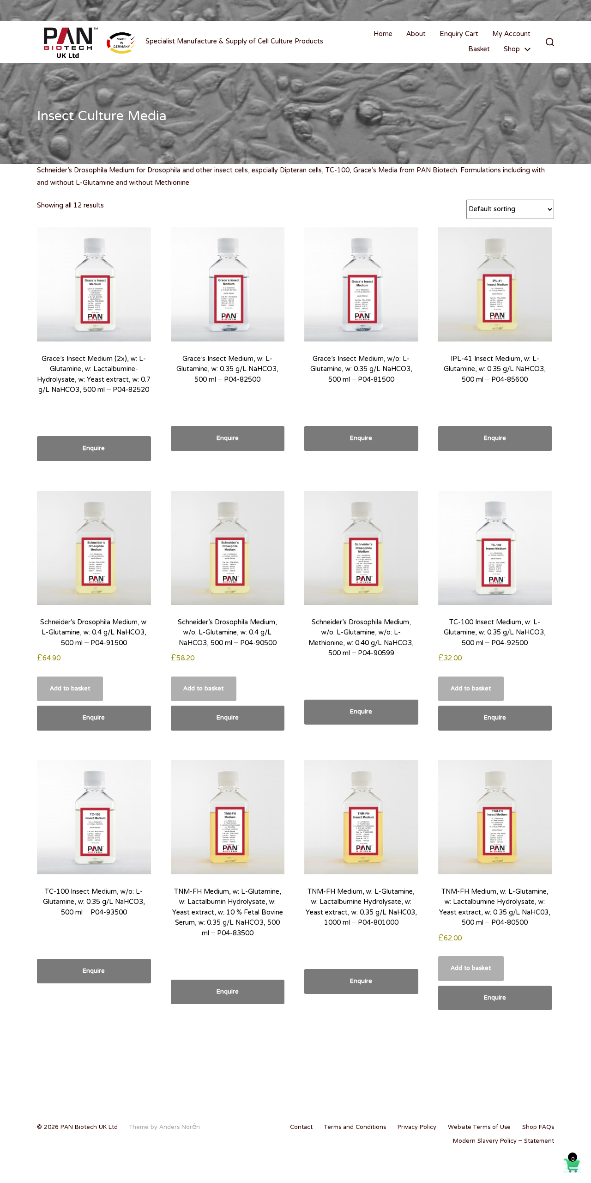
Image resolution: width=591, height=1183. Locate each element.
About (416, 34)
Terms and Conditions (355, 1127)
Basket (479, 49)
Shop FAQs (538, 1127)
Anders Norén (179, 1127)
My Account (511, 34)
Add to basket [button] (70, 689)
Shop (512, 49)
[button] (550, 42)
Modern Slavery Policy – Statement (503, 1141)
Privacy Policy (417, 1127)
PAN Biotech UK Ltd (89, 1127)
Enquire (94, 449)
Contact (301, 1127)
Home (383, 34)
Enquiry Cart (459, 34)
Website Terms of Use (479, 1127)
